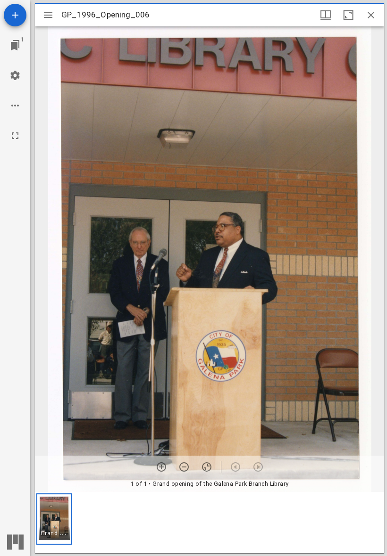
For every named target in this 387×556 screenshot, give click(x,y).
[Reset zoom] (206, 467)
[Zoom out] (184, 467)
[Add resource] (15, 15)
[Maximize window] (348, 15)
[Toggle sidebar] (48, 15)
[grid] (209, 522)
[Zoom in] (161, 467)
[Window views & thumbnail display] (325, 15)
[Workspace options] (15, 105)
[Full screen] (15, 135)
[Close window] (371, 15)
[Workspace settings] (15, 75)
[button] (54, 519)
